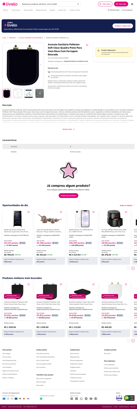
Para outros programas (43, 378)
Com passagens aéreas (43, 364)
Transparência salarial (77, 381)
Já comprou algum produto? (68, 186)
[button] (48, 4)
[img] (129, 398)
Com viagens (6, 353)
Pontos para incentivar (111, 368)
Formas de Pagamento (10, 393)
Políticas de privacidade (78, 374)
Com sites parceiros (42, 353)
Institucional (75, 350)
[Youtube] (91, 399)
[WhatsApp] (81, 399)
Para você (107, 353)
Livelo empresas (109, 364)
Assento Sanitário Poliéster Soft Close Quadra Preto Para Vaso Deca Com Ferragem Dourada (58, 38)
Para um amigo (41, 382)
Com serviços (6, 357)
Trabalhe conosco (76, 377)
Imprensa (73, 371)
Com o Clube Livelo (42, 360)
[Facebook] (95, 399)
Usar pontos (7, 350)
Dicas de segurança (76, 360)
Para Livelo (40, 385)
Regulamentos (75, 357)
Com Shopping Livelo (9, 360)
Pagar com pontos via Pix (10, 371)
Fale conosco (74, 353)
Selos (118, 393)
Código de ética (75, 367)
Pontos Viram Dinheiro (9, 374)
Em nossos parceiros (9, 364)
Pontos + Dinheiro (8, 377)
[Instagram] (71, 399)
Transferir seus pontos (44, 375)
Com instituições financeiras (45, 357)
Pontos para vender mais (112, 371)
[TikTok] (76, 399)
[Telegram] (86, 399)
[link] (9, 4)
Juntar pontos (41, 350)
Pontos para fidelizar (111, 375)
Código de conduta (76, 364)
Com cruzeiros (41, 367)
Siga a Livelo (74, 396)
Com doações (6, 367)
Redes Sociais (75, 393)
